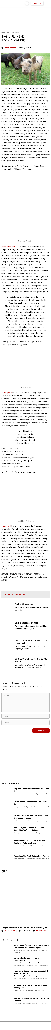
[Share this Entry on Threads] (43, 1026)
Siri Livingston (10, 930)
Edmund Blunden (8, 246)
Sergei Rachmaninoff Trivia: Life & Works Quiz (24, 927)
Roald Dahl (6, 526)
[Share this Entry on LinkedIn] (36, 1026)
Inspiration (16, 32)
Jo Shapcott (6, 392)
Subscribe (37, 3)
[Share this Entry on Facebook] (21, 1026)
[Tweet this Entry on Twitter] (29, 1026)
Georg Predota (10, 47)
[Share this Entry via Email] (7, 1026)
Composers (5, 32)
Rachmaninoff (41, 930)
